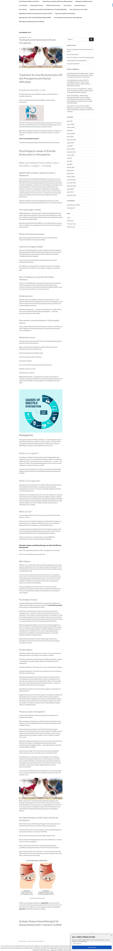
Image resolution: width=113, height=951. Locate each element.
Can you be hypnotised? (73, 63)
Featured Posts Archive (36, 5)
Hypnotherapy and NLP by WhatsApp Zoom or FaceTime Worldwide (48, 9)
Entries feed (70, 220)
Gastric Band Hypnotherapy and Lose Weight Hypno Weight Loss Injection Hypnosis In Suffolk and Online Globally (79, 101)
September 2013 (71, 195)
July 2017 (69, 158)
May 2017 (69, 161)
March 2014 (70, 192)
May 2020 (70, 130)
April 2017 (69, 164)
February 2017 (71, 167)
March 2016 (70, 173)
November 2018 (71, 139)
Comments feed (71, 224)
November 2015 (71, 182)
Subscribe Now (92, 947)
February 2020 (71, 133)
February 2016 (71, 176)
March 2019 (70, 136)
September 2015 (71, 186)
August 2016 (70, 170)
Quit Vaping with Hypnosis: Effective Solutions (31, 21)
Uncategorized (71, 208)
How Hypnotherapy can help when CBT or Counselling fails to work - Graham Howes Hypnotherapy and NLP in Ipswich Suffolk (78, 82)
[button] (92, 937)
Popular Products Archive (53, 5)
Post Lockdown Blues (72, 54)
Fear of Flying (23, 9)
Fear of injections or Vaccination (78, 9)
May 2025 (69, 121)
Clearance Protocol (80, 5)
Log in (68, 217)
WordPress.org (71, 227)
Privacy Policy (68, 5)
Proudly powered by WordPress (35, 941)
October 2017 (70, 155)
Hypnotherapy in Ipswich (73, 85)
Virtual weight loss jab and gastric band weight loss (68, 17)
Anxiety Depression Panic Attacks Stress (79, 77)
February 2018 (71, 149)
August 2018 (70, 142)
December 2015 (71, 179)
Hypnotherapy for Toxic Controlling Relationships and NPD (35, 17)
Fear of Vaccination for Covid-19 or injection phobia (80, 57)
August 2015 (70, 189)
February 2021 (71, 127)
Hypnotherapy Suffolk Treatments (78, 92)
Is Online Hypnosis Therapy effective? (77, 60)
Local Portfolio (23, 5)
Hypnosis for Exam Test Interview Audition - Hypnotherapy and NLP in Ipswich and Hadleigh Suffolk (79, 107)
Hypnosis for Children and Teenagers (65, 13)
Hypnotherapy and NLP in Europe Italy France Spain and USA (35, 13)
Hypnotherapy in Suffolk (73, 205)
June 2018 (70, 146)
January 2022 (70, 124)
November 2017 (71, 152)
